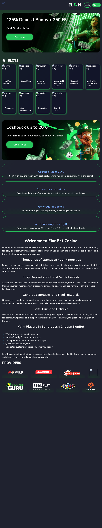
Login (87, 5)
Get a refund (19, 144)
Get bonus (19, 37)
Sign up (96, 5)
